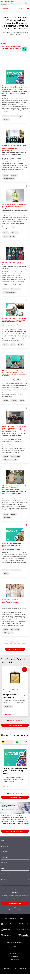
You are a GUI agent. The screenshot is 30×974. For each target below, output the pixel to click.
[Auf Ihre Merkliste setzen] (26, 67)
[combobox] (15, 745)
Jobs (2, 868)
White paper (4, 857)
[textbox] (15, 746)
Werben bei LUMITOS (14, 953)
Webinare (4, 862)
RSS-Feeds (4, 879)
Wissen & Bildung (6, 873)
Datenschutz (22, 968)
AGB (14, 968)
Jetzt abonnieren (15, 903)
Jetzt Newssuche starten (15, 831)
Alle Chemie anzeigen (15, 725)
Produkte (4, 851)
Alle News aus (14, 797)
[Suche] (19, 8)
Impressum (7, 968)
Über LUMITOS (14, 956)
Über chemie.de (15, 959)
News (2, 840)
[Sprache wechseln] (24, 8)
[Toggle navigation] (28, 9)
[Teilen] (22, 8)
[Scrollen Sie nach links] (24, 742)
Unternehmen (5, 846)
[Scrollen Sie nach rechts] (26, 742)
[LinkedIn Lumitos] (15, 947)
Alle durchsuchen (15, 649)
